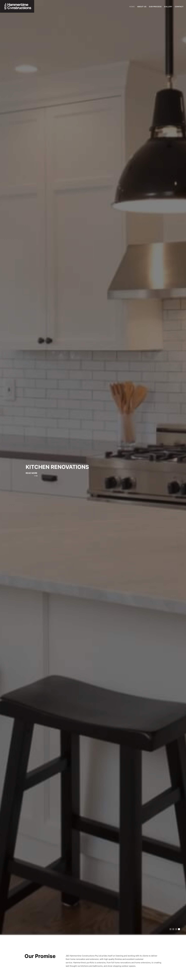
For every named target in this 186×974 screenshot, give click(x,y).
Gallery (168, 7)
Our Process (155, 7)
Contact (179, 7)
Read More (31, 473)
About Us (141, 7)
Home (132, 7)
